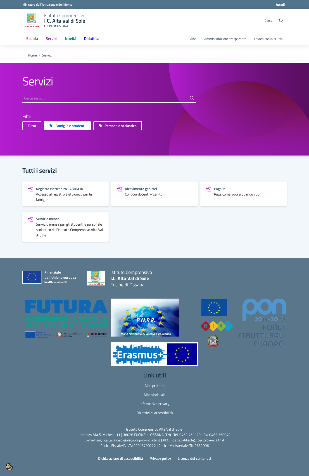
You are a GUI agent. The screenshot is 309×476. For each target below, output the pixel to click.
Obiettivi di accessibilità (154, 412)
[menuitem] (32, 39)
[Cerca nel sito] (281, 20)
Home (32, 55)
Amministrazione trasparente (225, 38)
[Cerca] (191, 98)
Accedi (280, 4)
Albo (193, 38)
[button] (65, 321)
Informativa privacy (154, 403)
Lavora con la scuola (268, 38)
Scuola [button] (32, 38)
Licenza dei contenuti (194, 458)
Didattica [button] (91, 38)
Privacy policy (160, 458)
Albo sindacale (155, 394)
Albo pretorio (154, 385)
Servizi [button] (51, 38)
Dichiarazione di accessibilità (120, 458)
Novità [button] (70, 38)
